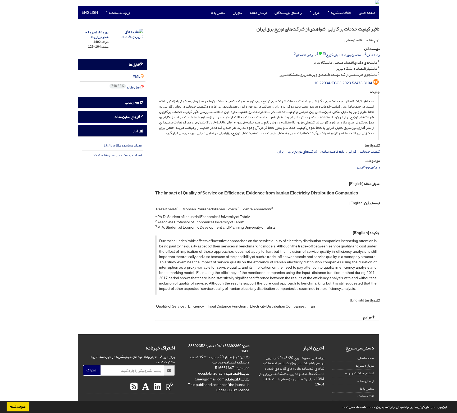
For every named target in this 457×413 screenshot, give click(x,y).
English (90, 12)
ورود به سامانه (119, 12)
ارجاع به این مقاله (127, 116)
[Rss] (134, 386)
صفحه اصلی (367, 12)
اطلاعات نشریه (340, 12)
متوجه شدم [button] (18, 406)
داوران (237, 12)
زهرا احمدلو (304, 54)
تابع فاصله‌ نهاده (332, 151)
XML (137, 76)
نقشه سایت (366, 396)
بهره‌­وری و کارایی (368, 166)
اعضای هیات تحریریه (359, 373)
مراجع (367, 317)
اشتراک (91, 370)
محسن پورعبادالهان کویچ (343, 54)
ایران (280, 151)
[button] (340, 407)
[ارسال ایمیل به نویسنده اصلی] (324, 53)
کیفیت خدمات (370, 151)
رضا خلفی (373, 54)
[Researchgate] (168, 386)
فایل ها (134, 64)
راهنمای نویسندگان (288, 12)
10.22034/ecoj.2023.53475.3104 (343, 83)
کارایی (352, 151)
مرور (315, 12)
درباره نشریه (364, 365)
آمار (136, 131)
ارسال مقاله (258, 12)
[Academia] (145, 386)
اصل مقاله (126, 87)
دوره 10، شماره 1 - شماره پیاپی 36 (96, 34)
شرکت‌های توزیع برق (303, 151)
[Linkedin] (156, 386)
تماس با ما (218, 12)
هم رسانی (132, 102)
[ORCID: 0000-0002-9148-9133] (320, 53)
